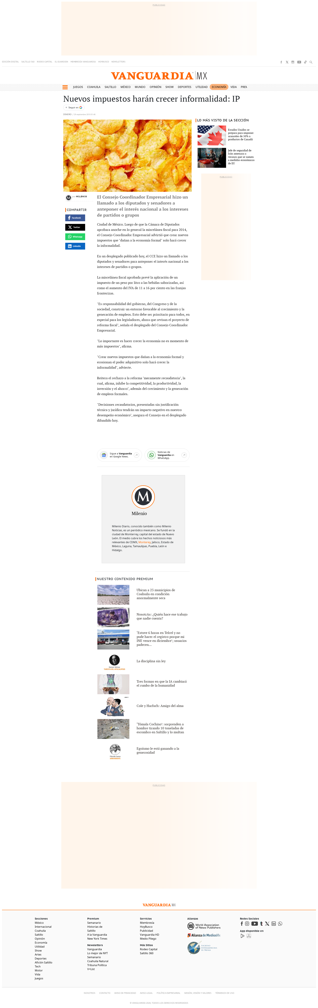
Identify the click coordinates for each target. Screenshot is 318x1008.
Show (169, 87)
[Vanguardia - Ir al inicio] (159, 75)
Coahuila (93, 87)
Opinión (155, 87)
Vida (234, 87)
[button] (65, 87)
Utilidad (202, 87)
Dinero (67, 114)
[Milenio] (143, 497)
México (126, 87)
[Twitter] (287, 62)
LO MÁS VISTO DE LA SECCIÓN (223, 120)
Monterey (144, 542)
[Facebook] (281, 62)
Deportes (184, 87)
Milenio (81, 196)
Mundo (140, 87)
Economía (219, 87)
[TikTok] (305, 62)
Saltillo (110, 87)
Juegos (78, 87)
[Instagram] (292, 62)
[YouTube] (299, 62)
